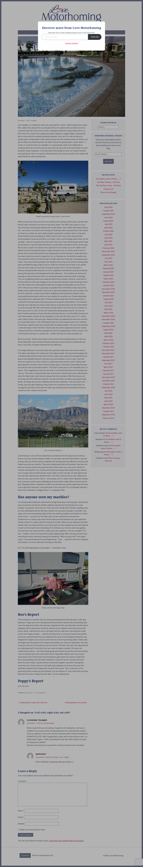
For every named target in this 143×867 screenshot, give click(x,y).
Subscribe (95, 37)
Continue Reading (71, 43)
